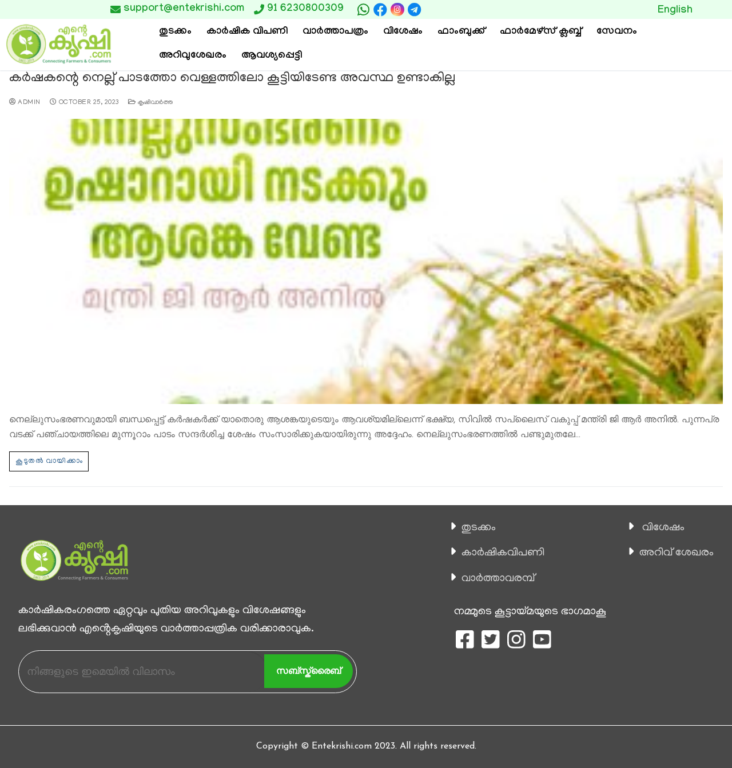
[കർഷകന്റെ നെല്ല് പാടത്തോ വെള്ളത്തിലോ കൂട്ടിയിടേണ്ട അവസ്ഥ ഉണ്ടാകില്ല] (366, 261)
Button (603, 9)
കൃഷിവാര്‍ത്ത (154, 102)
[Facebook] (380, 10)
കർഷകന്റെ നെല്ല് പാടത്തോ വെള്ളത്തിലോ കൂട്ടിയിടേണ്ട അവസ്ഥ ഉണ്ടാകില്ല (232, 78)
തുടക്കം (479, 528)
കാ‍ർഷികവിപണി (503, 553)
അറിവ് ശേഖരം (676, 553)
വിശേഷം (663, 528)
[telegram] (414, 10)
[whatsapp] (363, 10)
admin (28, 102)
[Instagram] (397, 9)
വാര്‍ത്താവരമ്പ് (498, 579)
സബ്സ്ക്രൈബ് (308, 670)
